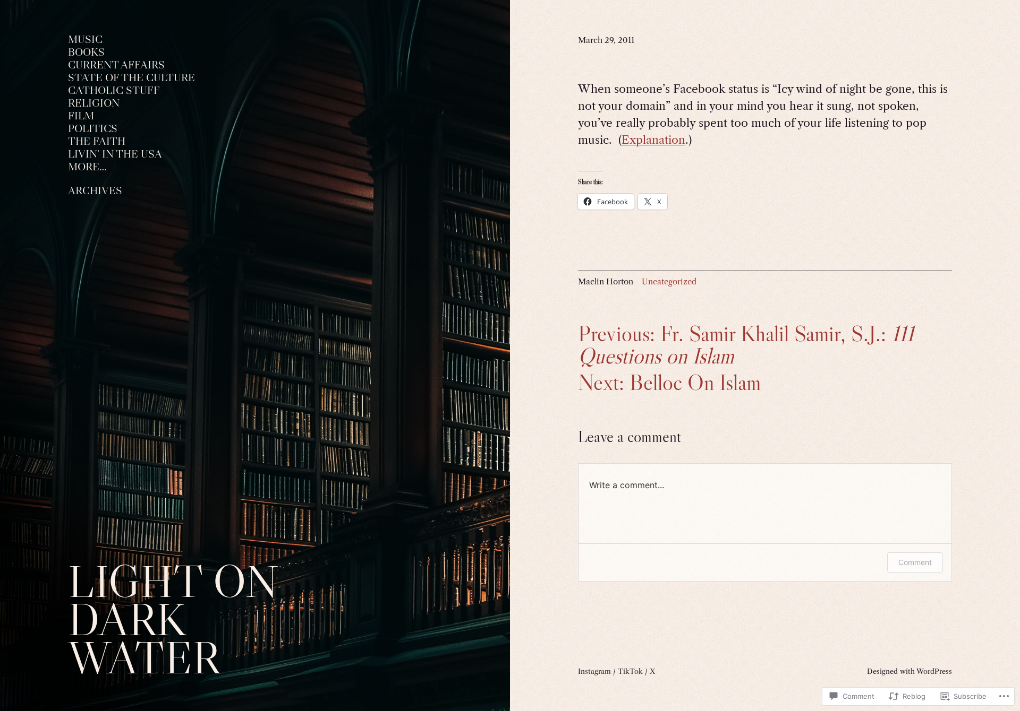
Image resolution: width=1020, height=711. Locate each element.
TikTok (630, 671)
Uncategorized (669, 281)
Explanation (653, 139)
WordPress (934, 671)
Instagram (594, 671)
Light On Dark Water (173, 619)
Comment (915, 562)
